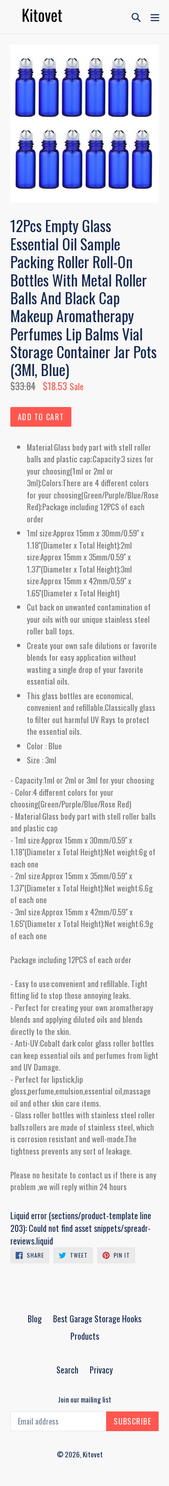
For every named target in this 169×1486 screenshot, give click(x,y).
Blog (35, 1319)
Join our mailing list (84, 1399)
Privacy (101, 1370)
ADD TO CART (41, 416)
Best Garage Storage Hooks (97, 1319)
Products (84, 1336)
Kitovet (93, 1454)
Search (67, 1370)
